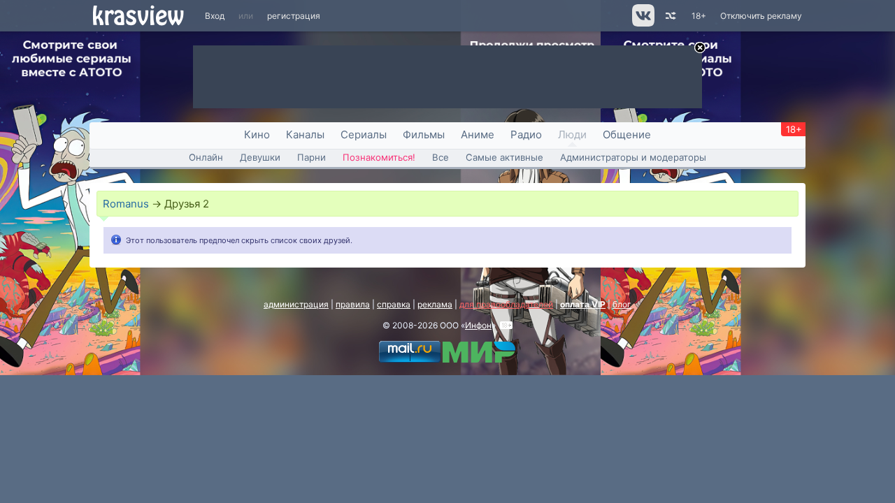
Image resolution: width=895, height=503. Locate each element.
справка (393, 304)
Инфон (478, 325)
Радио (526, 134)
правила (353, 304)
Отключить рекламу (761, 15)
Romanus (126, 203)
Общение (627, 134)
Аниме (477, 134)
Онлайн (206, 157)
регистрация (293, 15)
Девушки (260, 157)
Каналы (305, 134)
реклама (434, 304)
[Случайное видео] (669, 15)
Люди (572, 134)
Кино (257, 134)
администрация (296, 304)
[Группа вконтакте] (642, 23)
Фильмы (424, 134)
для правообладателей (506, 304)
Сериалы (364, 134)
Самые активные (504, 157)
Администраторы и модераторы (633, 157)
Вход (214, 15)
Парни (311, 157)
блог (622, 304)
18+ (699, 15)
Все (440, 157)
